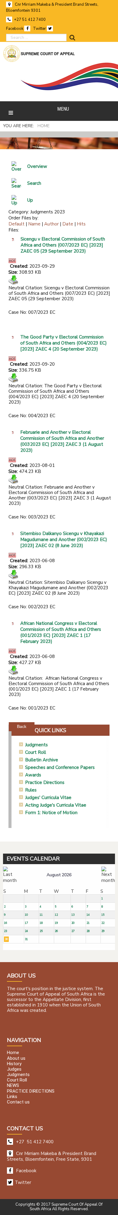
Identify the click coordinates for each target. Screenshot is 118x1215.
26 (56, 931)
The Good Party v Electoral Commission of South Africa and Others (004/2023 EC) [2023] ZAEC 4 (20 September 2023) (63, 343)
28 (88, 931)
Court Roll (35, 752)
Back (21, 726)
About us (16, 1058)
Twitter (40, 28)
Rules (31, 790)
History (14, 1063)
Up (30, 200)
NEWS (13, 1085)
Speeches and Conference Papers (60, 767)
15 (102, 915)
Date (67, 224)
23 (5, 931)
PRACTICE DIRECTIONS (30, 1091)
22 (102, 923)
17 (26, 923)
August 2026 (59, 875)
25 (41, 931)
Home (13, 1053)
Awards (33, 775)
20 (72, 923)
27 (72, 931)
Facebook (15, 28)
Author (51, 224)
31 (26, 939)
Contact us (18, 1102)
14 (88, 915)
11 (41, 915)
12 (56, 915)
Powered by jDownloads (73, 722)
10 (26, 915)
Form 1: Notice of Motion (51, 813)
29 (102, 931)
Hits (81, 224)
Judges (14, 1069)
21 (88, 923)
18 (41, 923)
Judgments (36, 745)
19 (56, 923)
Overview (37, 166)
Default (16, 224)
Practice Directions (44, 782)
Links (12, 1096)
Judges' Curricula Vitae (48, 798)
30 (6, 939)
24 (26, 931)
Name (34, 224)
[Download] (13, 280)
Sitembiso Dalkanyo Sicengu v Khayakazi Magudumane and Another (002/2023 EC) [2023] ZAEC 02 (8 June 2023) (63, 539)
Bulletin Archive (41, 760)
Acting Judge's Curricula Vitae (55, 805)
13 (72, 915)
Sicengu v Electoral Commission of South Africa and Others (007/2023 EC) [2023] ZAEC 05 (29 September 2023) (63, 245)
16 (5, 923)
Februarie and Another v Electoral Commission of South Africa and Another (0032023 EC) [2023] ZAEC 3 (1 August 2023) (62, 441)
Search (34, 183)
